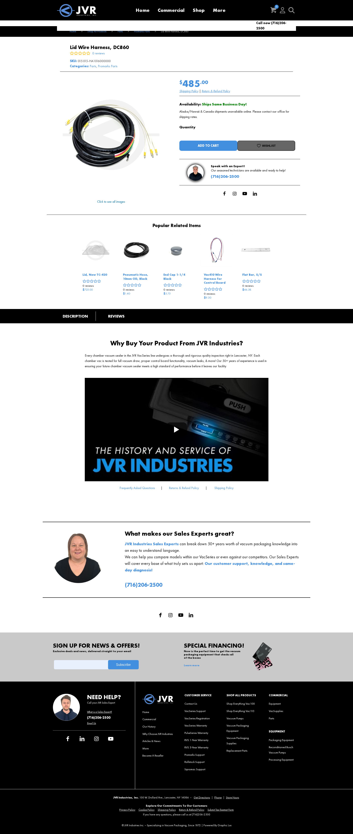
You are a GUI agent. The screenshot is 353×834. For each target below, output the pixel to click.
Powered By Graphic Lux (217, 825)
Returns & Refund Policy (184, 488)
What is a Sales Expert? (99, 712)
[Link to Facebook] (224, 193)
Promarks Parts (107, 66)
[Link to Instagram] (234, 193)
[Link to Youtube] (245, 193)
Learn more (191, 665)
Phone (218, 797)
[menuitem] (143, 10)
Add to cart (208, 145)
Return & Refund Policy (216, 91)
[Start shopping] (273, 10)
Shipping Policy (188, 91)
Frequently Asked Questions (138, 488)
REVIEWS (116, 316)
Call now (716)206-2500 (271, 25)
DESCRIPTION (75, 316)
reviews (88, 285)
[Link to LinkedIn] (255, 193)
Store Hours (232, 797)
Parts (93, 66)
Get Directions (202, 797)
